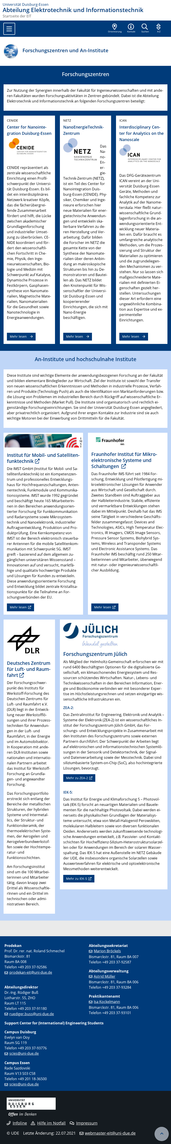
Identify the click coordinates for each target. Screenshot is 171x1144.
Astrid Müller (104, 976)
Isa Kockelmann (107, 1001)
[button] (131, 28)
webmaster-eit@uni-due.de (110, 1133)
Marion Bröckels (107, 950)
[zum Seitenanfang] (162, 1134)
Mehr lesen (18, 336)
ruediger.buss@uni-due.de (31, 1013)
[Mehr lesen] (43, 440)
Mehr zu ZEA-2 (77, 778)
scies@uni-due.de (24, 1053)
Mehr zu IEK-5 (76, 878)
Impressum (87, 1123)
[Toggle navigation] (9, 29)
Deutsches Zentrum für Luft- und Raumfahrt (29, 669)
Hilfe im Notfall (51, 1123)
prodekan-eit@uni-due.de (30, 972)
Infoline (20, 1123)
